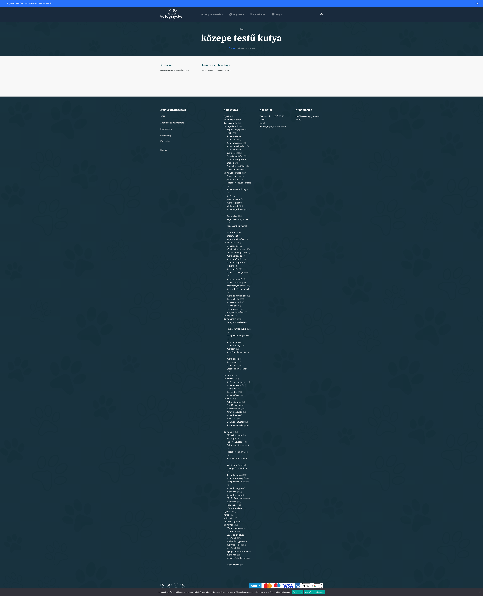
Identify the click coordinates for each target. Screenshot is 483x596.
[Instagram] (169, 585)
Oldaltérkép (165, 135)
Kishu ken (166, 65)
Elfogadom (297, 592)
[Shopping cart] (321, 14)
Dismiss (477, 3)
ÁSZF (162, 116)
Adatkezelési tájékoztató (172, 122)
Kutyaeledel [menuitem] (238, 14)
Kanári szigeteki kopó (216, 65)
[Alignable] (176, 585)
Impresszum (166, 129)
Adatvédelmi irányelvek (314, 592)
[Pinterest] (182, 585)
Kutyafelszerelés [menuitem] (213, 14)
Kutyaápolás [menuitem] (259, 14)
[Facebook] (162, 585)
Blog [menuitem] (277, 14)
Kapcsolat (165, 141)
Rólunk (163, 150)
